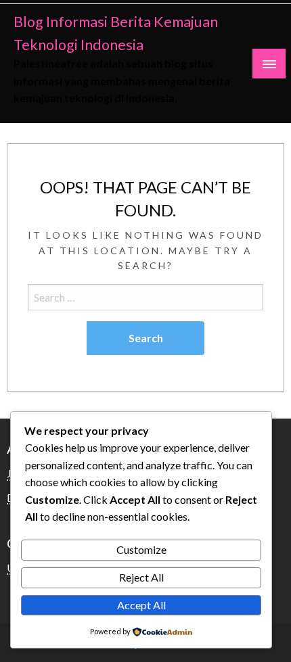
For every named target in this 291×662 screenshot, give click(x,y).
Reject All (141, 577)
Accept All (141, 604)
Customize (141, 549)
